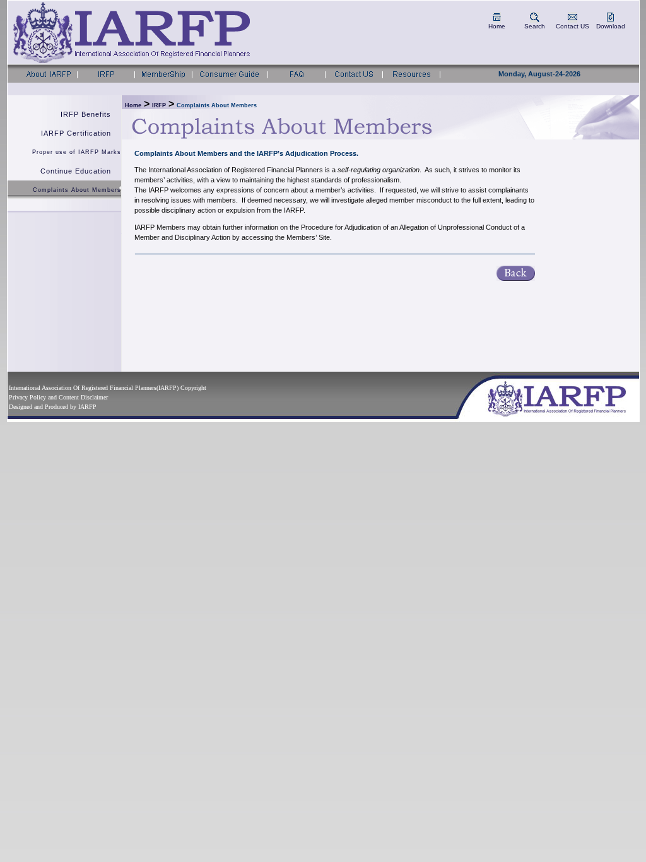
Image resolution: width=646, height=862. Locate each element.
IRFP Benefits (86, 114)
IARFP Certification (76, 133)
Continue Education (75, 171)
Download (610, 26)
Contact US (572, 26)
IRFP (159, 105)
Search (534, 26)
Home (496, 26)
